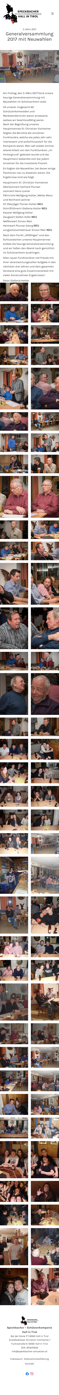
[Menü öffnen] (52, 13)
